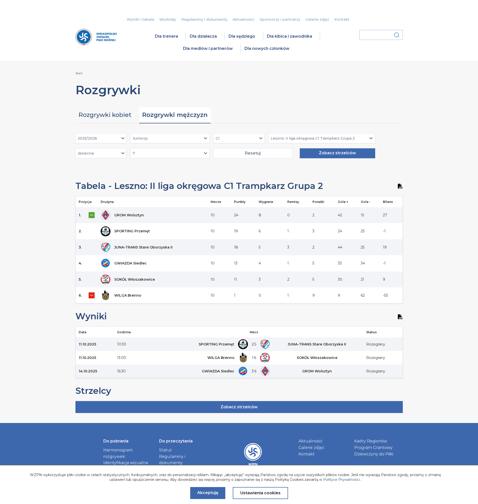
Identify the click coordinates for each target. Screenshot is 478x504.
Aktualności (243, 19)
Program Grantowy (373, 447)
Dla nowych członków (267, 48)
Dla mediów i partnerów (208, 48)
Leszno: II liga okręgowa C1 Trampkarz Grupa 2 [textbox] (313, 138)
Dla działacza (203, 36)
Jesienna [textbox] (86, 153)
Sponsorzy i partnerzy (280, 19)
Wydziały (167, 19)
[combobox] (101, 138)
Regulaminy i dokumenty (204, 19)
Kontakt (342, 19)
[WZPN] (96, 43)
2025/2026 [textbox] (87, 138)
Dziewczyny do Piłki (373, 454)
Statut (165, 450)
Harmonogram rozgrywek (118, 453)
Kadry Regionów (370, 441)
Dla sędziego (242, 36)
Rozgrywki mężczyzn (175, 114)
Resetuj (253, 153)
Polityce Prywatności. (341, 479)
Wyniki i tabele (140, 19)
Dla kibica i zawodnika (289, 36)
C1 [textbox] (218, 138)
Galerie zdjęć (317, 19)
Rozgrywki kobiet (104, 114)
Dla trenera (166, 36)
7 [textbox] (134, 153)
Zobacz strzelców (337, 153)
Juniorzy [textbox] (140, 138)
